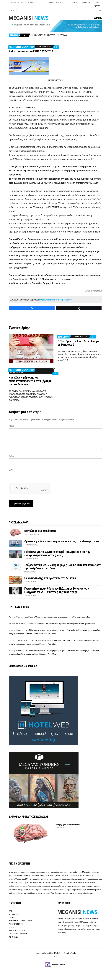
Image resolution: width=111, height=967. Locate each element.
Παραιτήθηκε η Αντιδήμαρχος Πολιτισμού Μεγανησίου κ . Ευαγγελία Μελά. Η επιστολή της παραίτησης (57, 590)
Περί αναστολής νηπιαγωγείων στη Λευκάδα (49, 35)
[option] (67, 35)
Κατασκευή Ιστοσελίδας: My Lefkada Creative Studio (55, 953)
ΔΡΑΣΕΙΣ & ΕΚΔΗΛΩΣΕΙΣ (17, 931)
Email (12, 470)
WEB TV (11, 927)
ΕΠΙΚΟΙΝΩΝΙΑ (13, 937)
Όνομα (12, 456)
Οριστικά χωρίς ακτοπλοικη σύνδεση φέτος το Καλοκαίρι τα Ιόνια (62, 541)
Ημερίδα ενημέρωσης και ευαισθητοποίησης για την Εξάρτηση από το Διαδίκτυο (30, 381)
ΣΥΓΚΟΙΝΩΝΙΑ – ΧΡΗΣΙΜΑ (18, 934)
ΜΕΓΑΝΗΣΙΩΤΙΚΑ (14, 914)
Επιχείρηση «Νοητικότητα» (40, 530)
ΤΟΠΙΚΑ (11, 918)
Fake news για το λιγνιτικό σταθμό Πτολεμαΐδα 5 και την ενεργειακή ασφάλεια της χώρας (57, 553)
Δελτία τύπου (63, 337)
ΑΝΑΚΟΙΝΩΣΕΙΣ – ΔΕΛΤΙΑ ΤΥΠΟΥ (20, 921)
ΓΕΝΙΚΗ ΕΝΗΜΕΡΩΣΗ (16, 924)
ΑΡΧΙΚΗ (11, 911)
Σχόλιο (12, 426)
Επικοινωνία (85, 2)
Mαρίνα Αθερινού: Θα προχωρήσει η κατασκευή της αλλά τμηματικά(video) (59, 617)
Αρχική (75, 2)
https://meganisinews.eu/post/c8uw (55, 299)
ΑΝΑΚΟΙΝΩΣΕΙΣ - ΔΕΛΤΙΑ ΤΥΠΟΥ (21, 47)
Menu (99, 17)
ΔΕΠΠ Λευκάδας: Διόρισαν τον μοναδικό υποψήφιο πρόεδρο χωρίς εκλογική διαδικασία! (59, 623)
